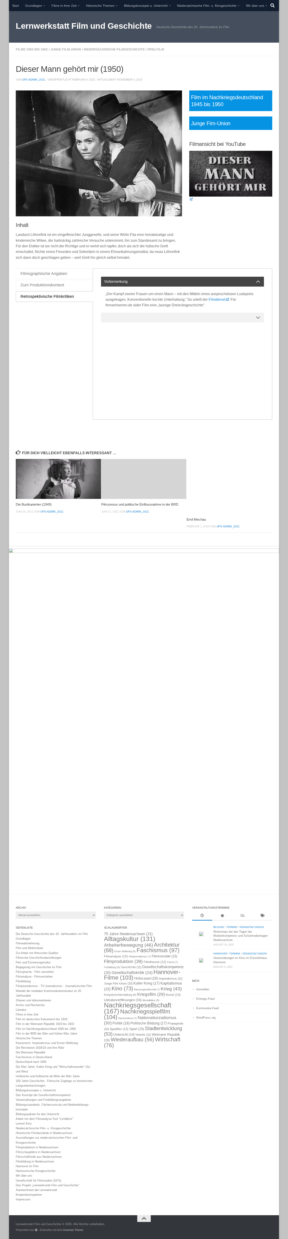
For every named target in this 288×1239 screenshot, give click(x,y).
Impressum (23, 1199)
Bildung (218, 927)
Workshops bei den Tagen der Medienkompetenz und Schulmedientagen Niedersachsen (240, 936)
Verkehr (143, 1034)
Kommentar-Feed (207, 1008)
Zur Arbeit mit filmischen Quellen (37, 953)
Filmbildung (23, 981)
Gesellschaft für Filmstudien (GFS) (38, 1180)
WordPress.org (206, 1017)
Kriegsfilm (151, 994)
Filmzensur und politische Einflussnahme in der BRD (139, 504)
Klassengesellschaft (147, 989)
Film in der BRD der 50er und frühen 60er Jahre (46, 1033)
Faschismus (158, 950)
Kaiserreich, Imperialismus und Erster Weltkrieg (47, 1043)
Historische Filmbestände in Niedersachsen (44, 1133)
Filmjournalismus (140, 956)
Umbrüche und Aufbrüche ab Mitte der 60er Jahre (48, 1076)
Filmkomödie (164, 956)
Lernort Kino (24, 1123)
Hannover (220, 953)
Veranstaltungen (251, 927)
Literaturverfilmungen (123, 1000)
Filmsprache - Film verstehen (35, 972)
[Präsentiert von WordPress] (36, 1230)
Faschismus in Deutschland (34, 1057)
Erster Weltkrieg (125, 951)
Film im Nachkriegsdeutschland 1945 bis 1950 (46, 1029)
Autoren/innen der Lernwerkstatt (36, 1190)
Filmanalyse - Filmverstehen (34, 976)
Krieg (171, 988)
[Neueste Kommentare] (242, 916)
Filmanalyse (116, 956)
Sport (136, 1029)
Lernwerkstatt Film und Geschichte (84, 26)
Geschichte (131, 967)
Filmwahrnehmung (27, 943)
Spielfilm (155, 49)
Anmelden (202, 989)
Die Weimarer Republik (30, 1052)
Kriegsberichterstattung (120, 994)
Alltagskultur (129, 938)
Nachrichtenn (127, 1018)
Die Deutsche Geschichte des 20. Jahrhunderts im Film (52, 934)
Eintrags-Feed (205, 998)
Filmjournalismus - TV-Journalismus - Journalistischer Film (54, 986)
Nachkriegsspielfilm (137, 1014)
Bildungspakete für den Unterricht (37, 1114)
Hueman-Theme (73, 1229)
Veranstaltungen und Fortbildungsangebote (43, 1099)
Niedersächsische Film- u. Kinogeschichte (206, 5)
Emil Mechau (196, 519)
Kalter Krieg (146, 983)
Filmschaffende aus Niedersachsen (39, 1156)
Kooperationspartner (29, 1194)
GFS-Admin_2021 (33, 79)
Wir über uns (255, 5)
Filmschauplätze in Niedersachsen (38, 1152)
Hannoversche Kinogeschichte (35, 1171)
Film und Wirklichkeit (29, 948)
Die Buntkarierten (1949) (34, 504)
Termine (231, 927)
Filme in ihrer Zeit (64, 5)
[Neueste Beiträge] (202, 916)
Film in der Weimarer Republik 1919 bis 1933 (45, 1024)
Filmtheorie (155, 962)
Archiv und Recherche (30, 1005)
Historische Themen (100, 5)
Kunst (173, 994)
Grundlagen (33, 5)
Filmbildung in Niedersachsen (35, 1161)
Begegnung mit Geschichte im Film (39, 967)
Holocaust (146, 978)
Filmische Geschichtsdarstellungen (38, 957)
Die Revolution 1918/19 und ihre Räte (40, 1047)
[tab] (54, 273)
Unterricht (124, 1034)
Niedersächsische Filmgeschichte (114, 49)
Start (15, 5)
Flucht (172, 962)
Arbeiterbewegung (128, 945)
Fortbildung (112, 967)
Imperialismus (170, 978)
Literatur (21, 1009)
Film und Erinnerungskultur (33, 962)
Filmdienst (217, 299)
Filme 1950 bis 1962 (32, 49)
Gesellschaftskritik (132, 972)
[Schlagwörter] (262, 916)
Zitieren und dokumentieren (33, 1000)
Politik (121, 1023)
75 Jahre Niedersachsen (128, 934)
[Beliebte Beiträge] (222, 916)
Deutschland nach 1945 (31, 1062)
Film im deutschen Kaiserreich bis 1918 (41, 1019)
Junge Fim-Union (211, 123)
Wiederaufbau (132, 1039)
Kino (122, 988)
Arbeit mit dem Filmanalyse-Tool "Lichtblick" (44, 1119)
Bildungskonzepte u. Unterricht (146, 5)
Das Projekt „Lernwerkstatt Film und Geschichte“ (47, 1185)
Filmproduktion (123, 961)
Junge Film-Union (65, 49)
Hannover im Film (27, 1166)
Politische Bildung (148, 1023)
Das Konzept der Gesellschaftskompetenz (43, 1095)
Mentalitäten (150, 1000)
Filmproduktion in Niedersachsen (37, 1147)
